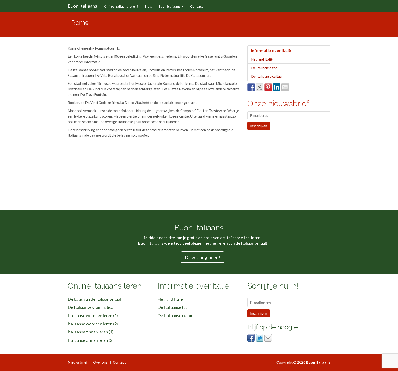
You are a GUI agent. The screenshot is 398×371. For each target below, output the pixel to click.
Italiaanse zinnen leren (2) (91, 340)
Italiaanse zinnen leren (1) (91, 331)
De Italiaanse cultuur (267, 76)
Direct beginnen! (202, 257)
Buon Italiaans (82, 6)
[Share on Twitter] (259, 87)
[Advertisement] (242, 24)
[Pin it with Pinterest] (268, 87)
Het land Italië (262, 59)
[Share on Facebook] (251, 87)
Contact (196, 6)
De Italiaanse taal (264, 68)
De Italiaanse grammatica (90, 307)
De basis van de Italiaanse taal (94, 299)
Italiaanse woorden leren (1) (93, 315)
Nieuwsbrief (78, 362)
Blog (148, 6)
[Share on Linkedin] (276, 87)
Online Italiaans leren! (121, 6)
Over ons (100, 362)
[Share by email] (285, 87)
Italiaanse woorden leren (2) (93, 323)
